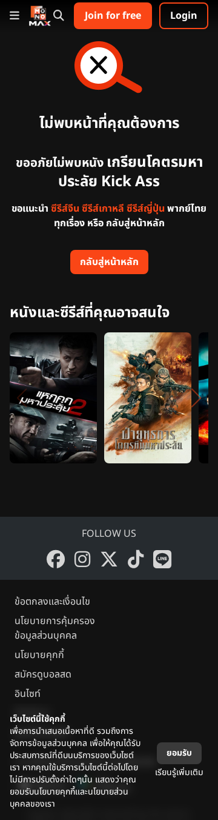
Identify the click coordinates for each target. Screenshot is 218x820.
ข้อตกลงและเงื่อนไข (52, 601)
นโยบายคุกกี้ (39, 655)
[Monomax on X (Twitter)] (109, 559)
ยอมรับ (179, 753)
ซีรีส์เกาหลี (103, 208)
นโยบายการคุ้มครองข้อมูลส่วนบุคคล (55, 628)
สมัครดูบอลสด (43, 674)
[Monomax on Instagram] (82, 559)
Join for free (113, 15)
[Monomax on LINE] (162, 559)
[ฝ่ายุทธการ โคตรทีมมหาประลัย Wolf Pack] (147, 397)
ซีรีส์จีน (65, 208)
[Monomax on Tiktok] (136, 559)
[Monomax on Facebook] (56, 559)
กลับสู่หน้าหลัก (109, 262)
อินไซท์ (28, 694)
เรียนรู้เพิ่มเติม (179, 772)
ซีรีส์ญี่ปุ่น (146, 208)
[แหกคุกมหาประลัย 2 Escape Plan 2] (53, 397)
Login (183, 15)
